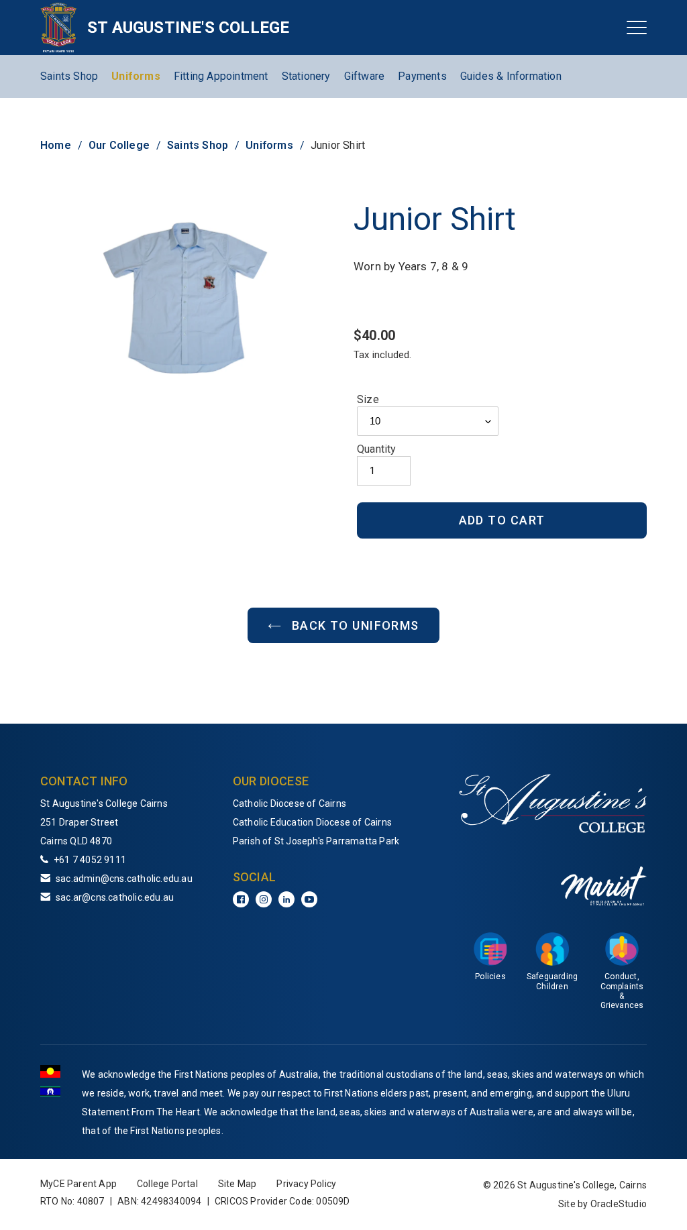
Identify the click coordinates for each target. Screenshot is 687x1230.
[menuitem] (316, 803)
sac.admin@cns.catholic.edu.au (124, 878)
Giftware (364, 76)
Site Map (237, 1183)
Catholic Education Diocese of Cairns (312, 822)
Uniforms (135, 76)
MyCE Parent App (78, 1183)
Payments (422, 76)
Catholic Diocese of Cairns (289, 803)
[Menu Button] (636, 27)
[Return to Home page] (58, 27)
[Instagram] (264, 899)
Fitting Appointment (221, 76)
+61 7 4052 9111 (90, 859)
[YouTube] (309, 899)
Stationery (306, 76)
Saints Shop (69, 76)
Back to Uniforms (353, 625)
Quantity (377, 449)
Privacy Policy (306, 1183)
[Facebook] (241, 899)
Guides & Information (511, 76)
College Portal (167, 1183)
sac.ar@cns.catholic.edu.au (115, 897)
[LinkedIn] (286, 899)
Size (368, 399)
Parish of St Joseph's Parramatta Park (316, 841)
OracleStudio (618, 1203)
